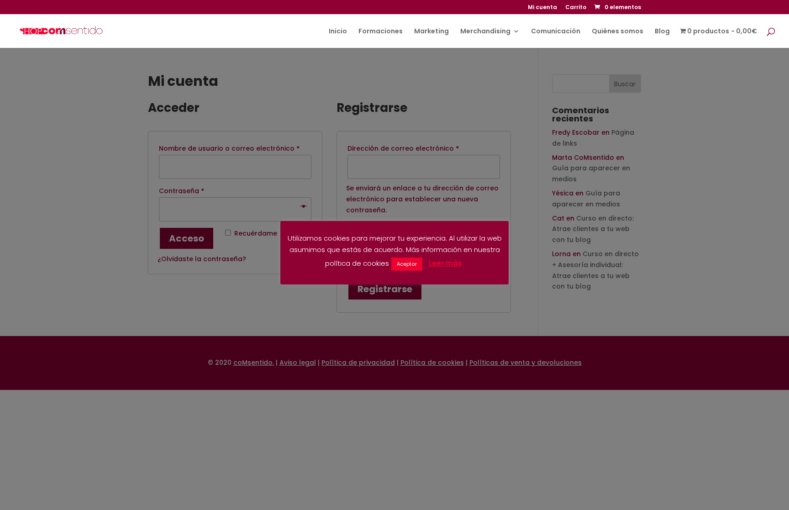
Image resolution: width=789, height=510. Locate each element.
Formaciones (380, 32)
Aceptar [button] (407, 264)
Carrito (575, 8)
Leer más (445, 263)
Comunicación (555, 32)
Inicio (338, 32)
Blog (662, 32)
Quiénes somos (617, 32)
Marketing (431, 32)
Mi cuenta (542, 8)
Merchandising (485, 32)
